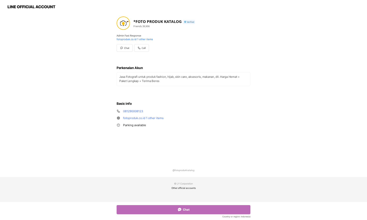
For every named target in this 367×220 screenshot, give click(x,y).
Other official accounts (183, 188)
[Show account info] (189, 22)
